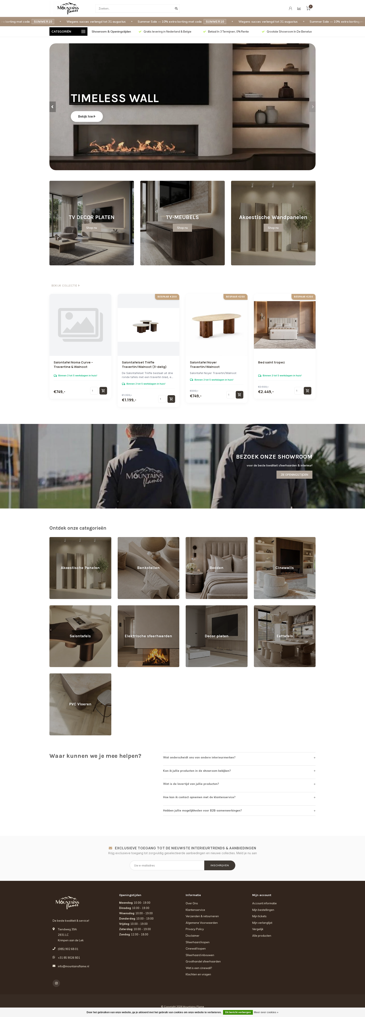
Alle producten (261, 935)
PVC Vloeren (57, 675)
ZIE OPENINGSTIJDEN (294, 474)
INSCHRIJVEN (220, 865)
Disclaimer (192, 935)
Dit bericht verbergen (238, 1012)
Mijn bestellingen (263, 909)
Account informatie (264, 903)
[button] (52, 106)
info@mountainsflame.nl (73, 966)
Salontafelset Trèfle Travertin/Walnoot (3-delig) (144, 364)
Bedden (191, 539)
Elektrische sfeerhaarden (134, 607)
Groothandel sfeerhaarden (203, 961)
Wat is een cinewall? (199, 968)
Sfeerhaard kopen (198, 942)
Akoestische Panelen (63, 539)
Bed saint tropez (271, 362)
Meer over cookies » (266, 1012)
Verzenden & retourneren (202, 916)
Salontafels (56, 607)
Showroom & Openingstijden (111, 31)
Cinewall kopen (196, 948)
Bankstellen (125, 539)
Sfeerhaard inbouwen (200, 955)
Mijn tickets (259, 916)
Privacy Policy (195, 929)
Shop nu (91, 227)
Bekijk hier (86, 116)
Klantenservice (195, 909)
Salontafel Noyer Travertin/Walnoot (205, 364)
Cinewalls (260, 539)
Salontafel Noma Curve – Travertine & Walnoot (73, 364)
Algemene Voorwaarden (202, 922)
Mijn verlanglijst (262, 922)
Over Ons (192, 903)
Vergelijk (257, 929)
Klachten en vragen (198, 974)
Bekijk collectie (65, 285)
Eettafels (259, 607)
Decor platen (194, 607)
